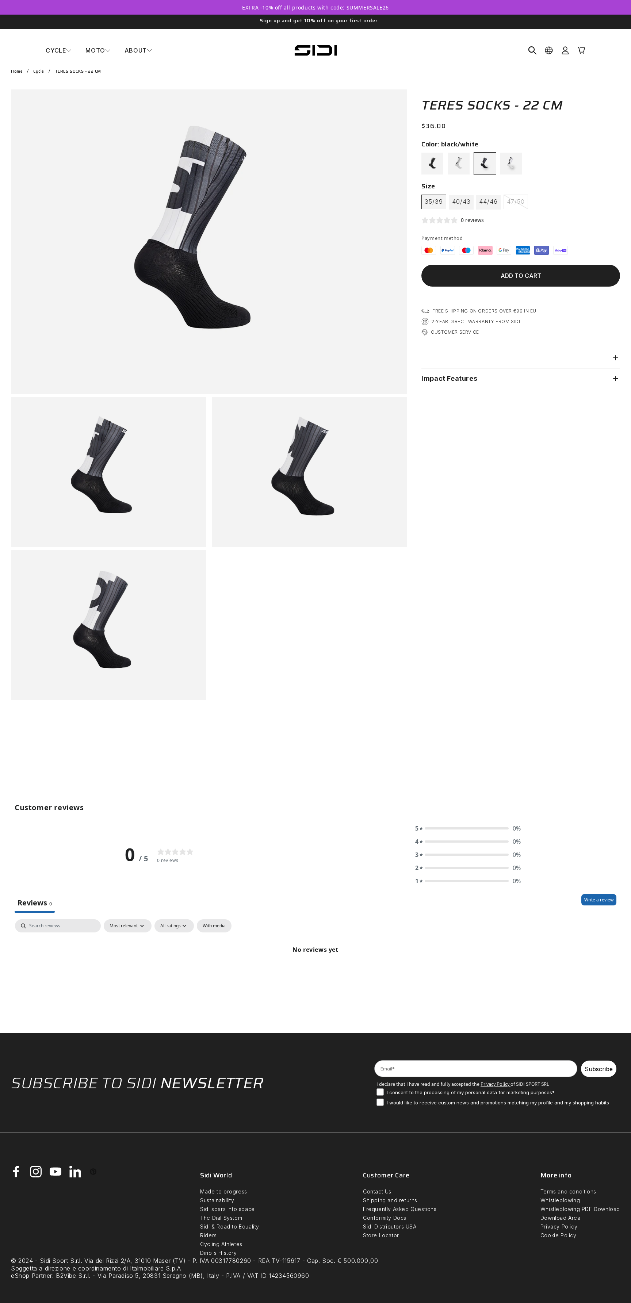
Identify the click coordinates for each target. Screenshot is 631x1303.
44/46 (488, 201)
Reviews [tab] (35, 903)
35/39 (434, 201)
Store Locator (381, 1235)
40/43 (461, 201)
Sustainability (217, 1200)
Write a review (598, 900)
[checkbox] (214, 925)
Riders (208, 1235)
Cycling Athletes (221, 1244)
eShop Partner (31, 1275)
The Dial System (221, 1218)
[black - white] (432, 164)
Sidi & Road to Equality (229, 1226)
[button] (59, 50)
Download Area (560, 1218)
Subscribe (599, 1069)
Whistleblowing (560, 1200)
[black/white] (485, 164)
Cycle (38, 71)
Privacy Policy (558, 1226)
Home (17, 71)
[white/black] (511, 164)
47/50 (517, 203)
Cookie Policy (558, 1235)
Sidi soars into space (227, 1209)
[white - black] (459, 164)
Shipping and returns (390, 1200)
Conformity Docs (384, 1218)
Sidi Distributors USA (390, 1226)
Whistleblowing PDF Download (580, 1209)
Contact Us (377, 1191)
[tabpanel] (315, 974)
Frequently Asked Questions (400, 1209)
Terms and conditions (568, 1191)
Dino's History (218, 1253)
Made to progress (223, 1191)
